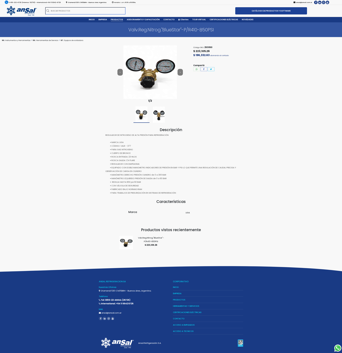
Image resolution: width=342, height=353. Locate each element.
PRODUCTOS (179, 299)
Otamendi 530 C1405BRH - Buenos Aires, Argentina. (125, 290)
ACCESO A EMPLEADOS (184, 324)
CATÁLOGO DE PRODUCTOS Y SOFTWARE (271, 10)
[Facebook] (316, 2)
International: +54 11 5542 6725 (116, 303)
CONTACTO (178, 318)
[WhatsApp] (196, 69)
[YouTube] (327, 2)
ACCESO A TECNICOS (183, 331)
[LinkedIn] (319, 2)
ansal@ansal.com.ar (111, 312)
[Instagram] (323, 2)
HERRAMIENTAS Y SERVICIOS (186, 306)
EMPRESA (177, 293)
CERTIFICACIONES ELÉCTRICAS (187, 312)
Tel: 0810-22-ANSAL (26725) (115, 300)
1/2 (150, 101)
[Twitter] (211, 69)
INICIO (176, 287)
